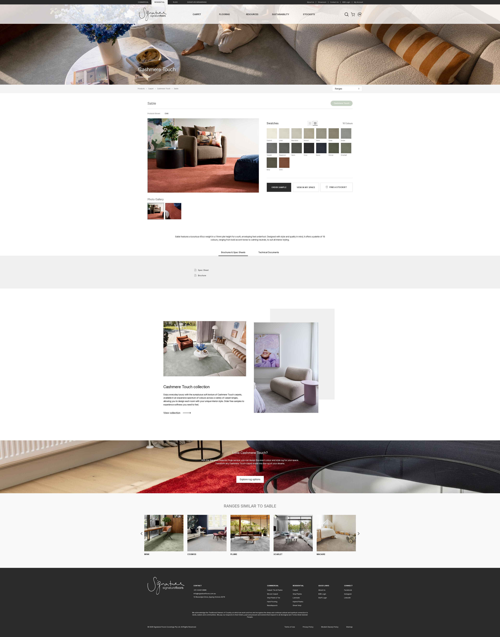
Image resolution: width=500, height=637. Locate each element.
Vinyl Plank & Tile (273, 598)
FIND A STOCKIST (338, 187)
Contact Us (334, 2)
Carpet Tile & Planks (275, 590)
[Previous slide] (141, 533)
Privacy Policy (308, 627)
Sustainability (280, 14)
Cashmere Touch (163, 89)
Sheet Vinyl (297, 605)
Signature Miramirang (197, 2)
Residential (159, 2)
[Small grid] (315, 123)
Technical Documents (268, 252)
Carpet (197, 14)
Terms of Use (289, 627)
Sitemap (349, 627)
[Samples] (353, 14)
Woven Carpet (272, 594)
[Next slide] (358, 533)
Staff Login (322, 598)
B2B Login (346, 2)
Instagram (348, 594)
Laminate (296, 598)
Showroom (322, 2)
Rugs (175, 2)
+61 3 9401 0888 (199, 590)
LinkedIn (347, 598)
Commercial (143, 2)
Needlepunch (272, 605)
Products (141, 89)
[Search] (347, 14)
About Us (310, 2)
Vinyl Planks (297, 594)
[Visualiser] (359, 14)
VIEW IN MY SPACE (306, 187)
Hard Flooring (272, 602)
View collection (171, 412)
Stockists (309, 14)
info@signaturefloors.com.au (204, 594)
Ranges (338, 88)
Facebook (348, 590)
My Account (358, 2)
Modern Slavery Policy (329, 627)
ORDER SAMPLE (278, 187)
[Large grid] (310, 123)
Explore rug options (250, 479)
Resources (252, 14)
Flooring (224, 14)
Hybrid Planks (298, 602)
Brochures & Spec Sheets (233, 252)
